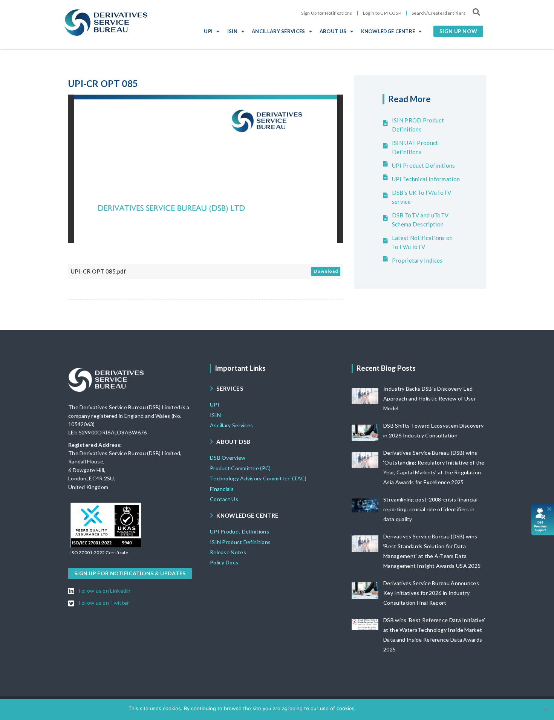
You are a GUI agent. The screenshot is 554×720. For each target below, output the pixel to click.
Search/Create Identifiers (439, 13)
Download (326, 271)
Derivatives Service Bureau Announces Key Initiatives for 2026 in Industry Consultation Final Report (431, 593)
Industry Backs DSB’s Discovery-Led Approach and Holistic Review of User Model (429, 398)
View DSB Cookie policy (397, 708)
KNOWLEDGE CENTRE (388, 31)
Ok (363, 708)
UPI (208, 31)
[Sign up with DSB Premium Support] (543, 520)
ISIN (232, 31)
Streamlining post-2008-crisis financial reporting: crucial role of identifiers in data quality (430, 509)
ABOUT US (333, 31)
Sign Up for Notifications (326, 13)
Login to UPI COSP (382, 13)
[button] (458, 31)
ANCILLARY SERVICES (278, 31)
